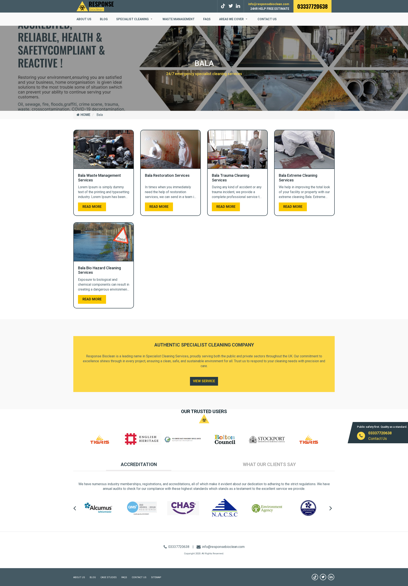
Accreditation (139, 464)
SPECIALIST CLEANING (132, 19)
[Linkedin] (331, 577)
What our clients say (269, 464)
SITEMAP (156, 577)
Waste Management (179, 19)
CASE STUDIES (109, 577)
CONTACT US (139, 577)
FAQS (207, 19)
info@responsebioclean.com (268, 4)
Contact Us (267, 19)
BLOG (104, 19)
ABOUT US (83, 19)
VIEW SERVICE (204, 381)
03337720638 (312, 6)
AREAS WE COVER (231, 19)
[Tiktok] (223, 6)
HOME (85, 115)
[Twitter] (230, 6)
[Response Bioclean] (95, 6)
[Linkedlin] (238, 6)
